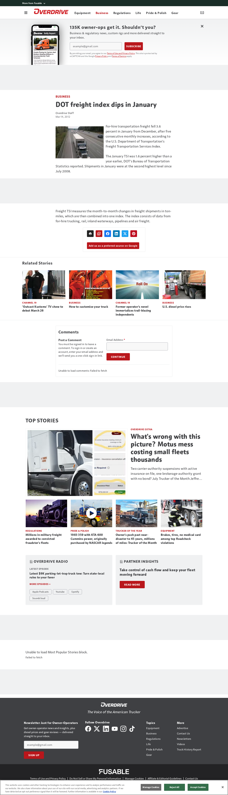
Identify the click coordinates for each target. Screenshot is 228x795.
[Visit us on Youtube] (115, 728)
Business (63, 96)
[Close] (222, 787)
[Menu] (26, 12)
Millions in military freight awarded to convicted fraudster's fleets (44, 539)
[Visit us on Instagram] (123, 728)
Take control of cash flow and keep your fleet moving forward (157, 572)
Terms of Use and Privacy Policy (121, 53)
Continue (118, 356)
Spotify (75, 591)
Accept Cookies (198, 787)
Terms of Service (119, 56)
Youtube (60, 591)
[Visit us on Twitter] (97, 728)
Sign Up (33, 755)
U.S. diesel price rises (176, 307)
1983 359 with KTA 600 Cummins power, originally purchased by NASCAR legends (91, 539)
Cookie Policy (109, 791)
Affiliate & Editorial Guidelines (165, 778)
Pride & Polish (80, 530)
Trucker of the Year (129, 530)
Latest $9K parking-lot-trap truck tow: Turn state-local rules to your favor (67, 575)
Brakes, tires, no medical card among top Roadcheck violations (181, 539)
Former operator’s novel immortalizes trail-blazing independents (133, 311)
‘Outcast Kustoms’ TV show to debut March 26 (42, 309)
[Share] (107, 233)
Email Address (115, 339)
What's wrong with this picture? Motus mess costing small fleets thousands (165, 448)
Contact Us (191, 778)
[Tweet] (125, 233)
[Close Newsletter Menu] (202, 26)
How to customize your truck (88, 307)
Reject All (174, 787)
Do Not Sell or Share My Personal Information (95, 778)
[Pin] (133, 233)
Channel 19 (29, 302)
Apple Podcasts (40, 591)
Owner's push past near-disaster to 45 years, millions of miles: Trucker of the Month (136, 539)
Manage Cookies (134, 778)
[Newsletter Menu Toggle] (202, 12)
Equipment (168, 530)
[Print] (90, 233)
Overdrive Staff (65, 113)
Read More (132, 584)
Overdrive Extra (142, 429)
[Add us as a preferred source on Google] (99, 233)
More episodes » (40, 584)
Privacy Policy (101, 56)
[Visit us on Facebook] (88, 728)
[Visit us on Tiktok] (132, 728)
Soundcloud (38, 598)
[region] (114, 787)
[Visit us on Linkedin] (106, 728)
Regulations (34, 530)
